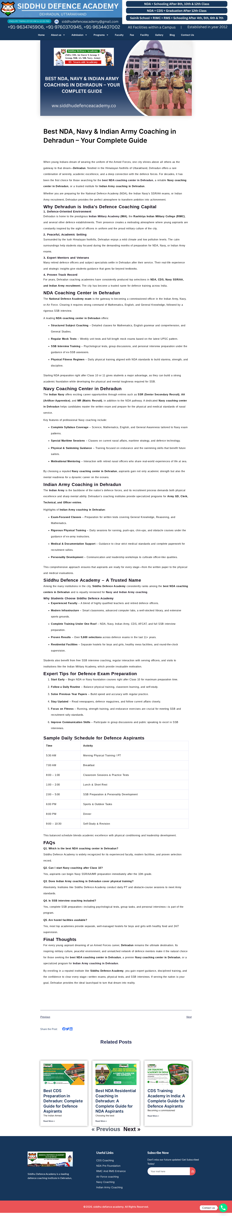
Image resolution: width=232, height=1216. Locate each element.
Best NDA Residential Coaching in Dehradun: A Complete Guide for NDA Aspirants (115, 1101)
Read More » (49, 1121)
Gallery (159, 34)
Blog (172, 34)
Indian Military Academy (104, 216)
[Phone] (223, 1208)
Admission (77, 34)
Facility (144, 34)
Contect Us (187, 34)
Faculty (119, 34)
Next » (131, 1129)
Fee (132, 34)
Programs (99, 34)
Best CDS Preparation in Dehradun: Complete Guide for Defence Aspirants (63, 1101)
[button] (64, 1029)
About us (56, 34)
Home (41, 34)
